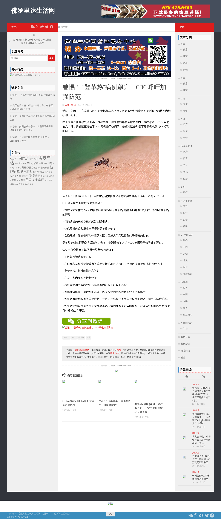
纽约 (14, 180)
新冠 (29, 167)
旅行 (185, 192)
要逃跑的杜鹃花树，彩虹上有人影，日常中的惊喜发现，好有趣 (150, 408)
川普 (50, 163)
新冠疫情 (36, 167)
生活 (185, 138)
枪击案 (40, 171)
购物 (185, 69)
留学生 (25, 176)
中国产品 (22, 159)
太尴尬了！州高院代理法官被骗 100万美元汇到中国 (201, 459)
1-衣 (183, 44)
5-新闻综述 (186, 323)
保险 (16, 164)
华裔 (36, 163)
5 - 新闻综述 (187, 234)
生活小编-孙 (70, 104)
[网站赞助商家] (116, 75)
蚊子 (88, 337)
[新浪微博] (42, 27)
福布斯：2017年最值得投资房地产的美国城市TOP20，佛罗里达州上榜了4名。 (201, 394)
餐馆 (185, 110)
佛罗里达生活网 (33, 10)
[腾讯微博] (37, 27)
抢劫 (19, 168)
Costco (12, 159)
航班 (46, 180)
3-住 (183, 119)
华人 (30, 163)
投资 (185, 131)
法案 (50, 172)
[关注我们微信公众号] (32, 27)
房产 (185, 124)
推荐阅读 (185, 350)
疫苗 (38, 176)
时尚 (185, 63)
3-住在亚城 (186, 146)
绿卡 (18, 180)
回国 (45, 163)
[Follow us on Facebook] (51, 27)
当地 (185, 267)
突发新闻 (187, 274)
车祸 (20, 184)
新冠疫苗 (45, 167)
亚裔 (31, 159)
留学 (185, 219)
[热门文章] (186, 377)
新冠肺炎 (27, 171)
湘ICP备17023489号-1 (19, 517)
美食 (185, 104)
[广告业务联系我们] (116, 371)
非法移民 (26, 184)
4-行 (183, 187)
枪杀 (46, 172)
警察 (50, 180)
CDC (74, 337)
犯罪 (19, 176)
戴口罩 (14, 168)
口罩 (41, 163)
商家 (185, 56)
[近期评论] (203, 377)
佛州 (36, 159)
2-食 (183, 98)
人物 (185, 253)
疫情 (31, 176)
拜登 (24, 167)
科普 (183, 357)
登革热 (81, 337)
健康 (185, 49)
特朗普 (13, 176)
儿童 (20, 163)
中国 (185, 247)
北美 (185, 260)
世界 (185, 240)
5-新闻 (184, 282)
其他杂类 (185, 343)
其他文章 (63, 27)
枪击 (35, 172)
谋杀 (16, 184)
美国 (23, 180)
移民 (50, 176)
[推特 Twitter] (47, 27)
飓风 (31, 184)
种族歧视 (44, 176)
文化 (185, 172)
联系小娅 (114, 353)
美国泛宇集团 (34, 180)
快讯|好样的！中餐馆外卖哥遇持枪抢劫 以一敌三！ (201, 439)
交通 (185, 206)
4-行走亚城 (186, 200)
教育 (185, 165)
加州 (24, 163)
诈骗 (12, 184)
